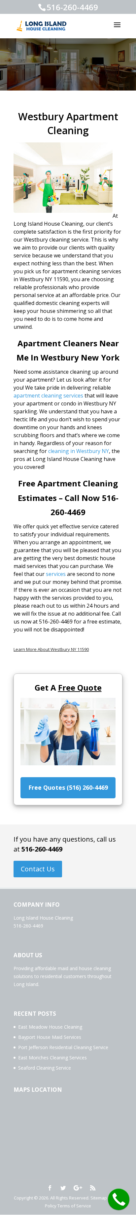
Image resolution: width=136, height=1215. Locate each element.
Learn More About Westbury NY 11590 (51, 649)
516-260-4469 (41, 849)
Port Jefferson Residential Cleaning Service (63, 1047)
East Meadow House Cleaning (50, 1027)
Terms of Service (74, 1206)
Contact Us (38, 868)
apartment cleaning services (48, 395)
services (56, 574)
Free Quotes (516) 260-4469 (68, 787)
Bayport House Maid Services (49, 1037)
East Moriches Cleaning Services (52, 1057)
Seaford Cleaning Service (44, 1068)
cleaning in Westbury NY (78, 451)
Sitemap (98, 1198)
